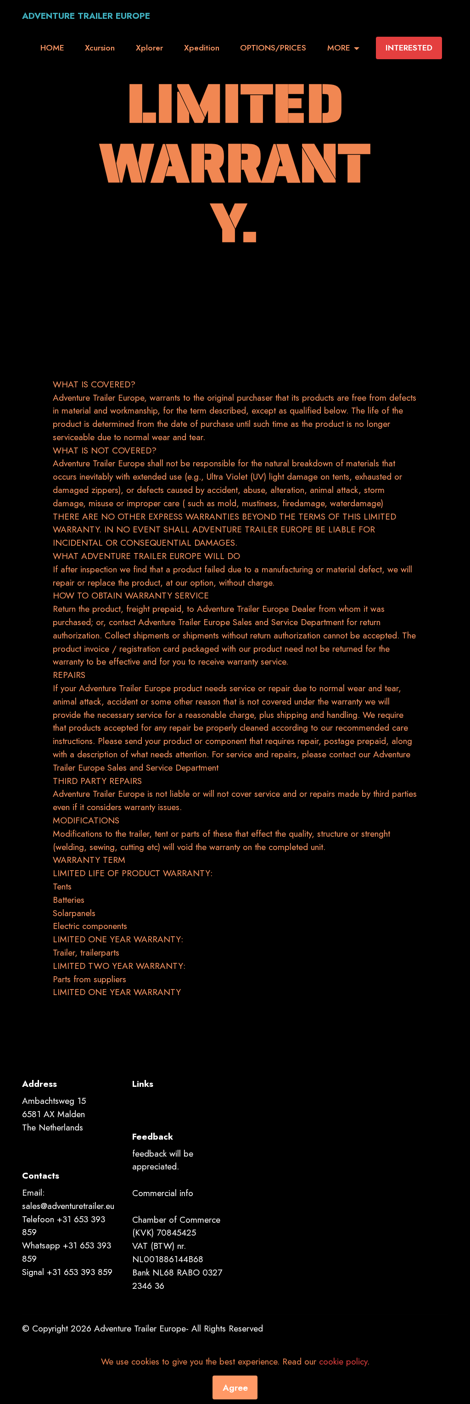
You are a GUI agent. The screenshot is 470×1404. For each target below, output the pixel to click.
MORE (338, 48)
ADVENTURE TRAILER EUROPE (86, 15)
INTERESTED (409, 48)
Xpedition (201, 48)
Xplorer (149, 48)
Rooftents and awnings (170, 1101)
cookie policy (343, 1361)
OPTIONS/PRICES (273, 48)
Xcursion (100, 48)
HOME (52, 48)
